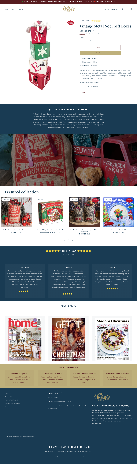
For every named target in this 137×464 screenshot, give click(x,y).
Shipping (82, 34)
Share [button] (83, 92)
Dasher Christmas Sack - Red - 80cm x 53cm (16, 230)
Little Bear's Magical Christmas (118, 230)
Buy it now (100, 53)
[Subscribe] (83, 457)
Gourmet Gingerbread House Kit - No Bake (50, 230)
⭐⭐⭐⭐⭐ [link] (24, 291)
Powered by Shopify (29, 436)
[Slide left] (64, 240)
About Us (8, 393)
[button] (13, 9)
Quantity (82, 37)
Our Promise (9, 397)
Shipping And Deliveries (12, 403)
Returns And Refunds (11, 400)
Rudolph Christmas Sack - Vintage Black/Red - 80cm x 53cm (84, 230)
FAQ (6, 406)
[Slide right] (73, 240)
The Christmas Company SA (16, 436)
